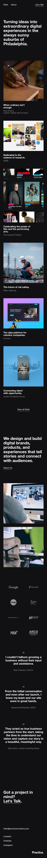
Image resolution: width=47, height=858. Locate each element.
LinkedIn (7, 836)
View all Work (23, 409)
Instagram (8, 845)
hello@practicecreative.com (16, 828)
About (14, 4)
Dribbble (7, 840)
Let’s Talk (39, 4)
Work (5, 4)
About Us (7, 467)
